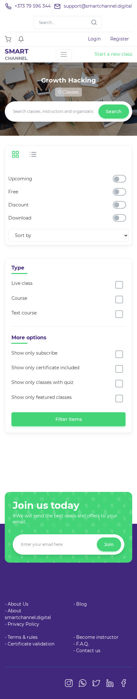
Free (13, 192)
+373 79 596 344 (33, 6)
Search (114, 111)
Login (94, 39)
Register (119, 39)
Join (109, 544)
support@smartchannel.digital (98, 6)
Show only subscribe (34, 353)
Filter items (68, 419)
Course (19, 298)
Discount (18, 205)
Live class (21, 283)
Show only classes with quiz (42, 382)
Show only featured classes (41, 397)
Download (19, 218)
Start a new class (113, 54)
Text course (24, 313)
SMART (16, 54)
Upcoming (20, 179)
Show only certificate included (45, 368)
